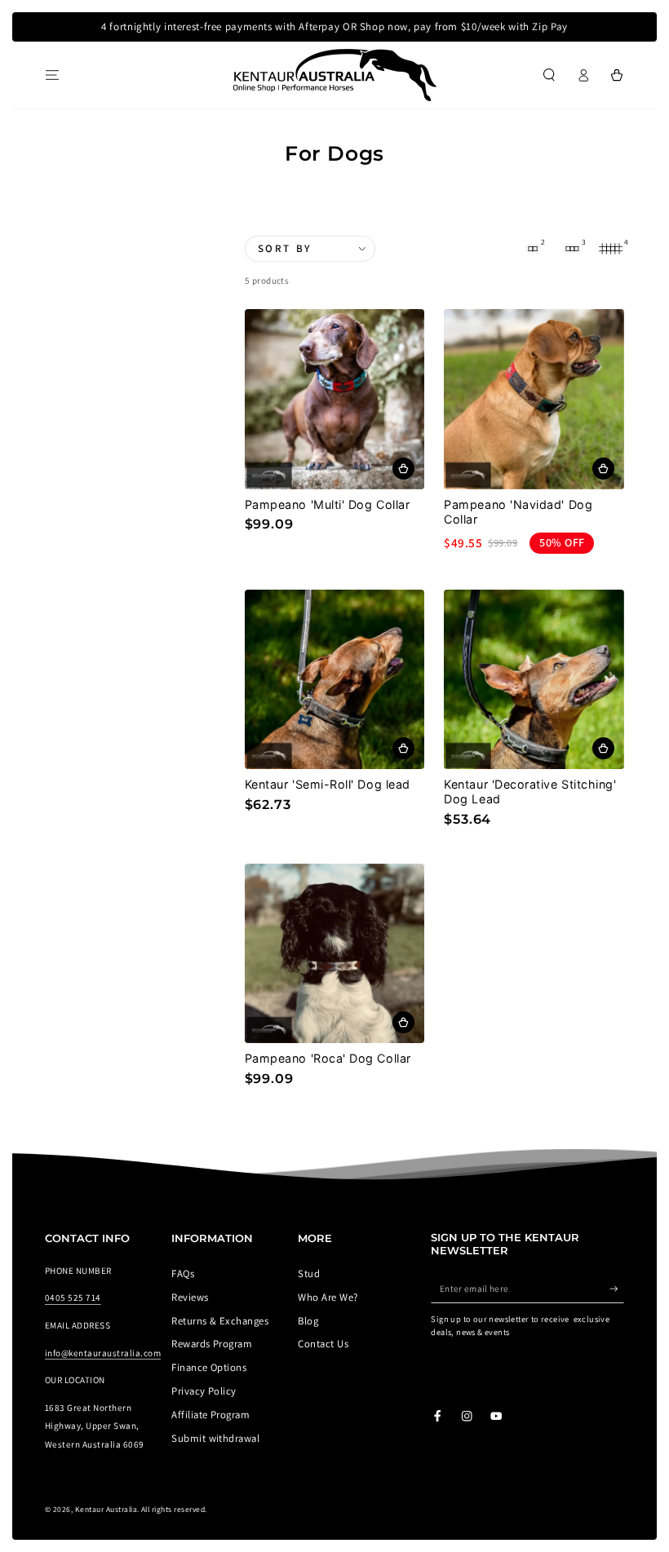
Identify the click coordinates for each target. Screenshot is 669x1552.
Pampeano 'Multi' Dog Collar (327, 504)
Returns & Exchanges (219, 1321)
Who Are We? (327, 1297)
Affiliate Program (210, 1415)
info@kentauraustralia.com (103, 1353)
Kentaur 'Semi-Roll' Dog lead (327, 784)
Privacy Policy (204, 1391)
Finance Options (208, 1367)
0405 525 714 (73, 1297)
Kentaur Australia (106, 1509)
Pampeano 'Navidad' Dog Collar (518, 511)
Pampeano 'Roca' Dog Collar (328, 1058)
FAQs (182, 1273)
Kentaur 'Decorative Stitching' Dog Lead (530, 791)
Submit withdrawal (215, 1438)
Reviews (189, 1297)
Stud (309, 1273)
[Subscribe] (616, 1288)
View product (403, 469)
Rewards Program (211, 1344)
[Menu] (52, 74)
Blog (308, 1321)
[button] (549, 74)
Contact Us (323, 1344)
